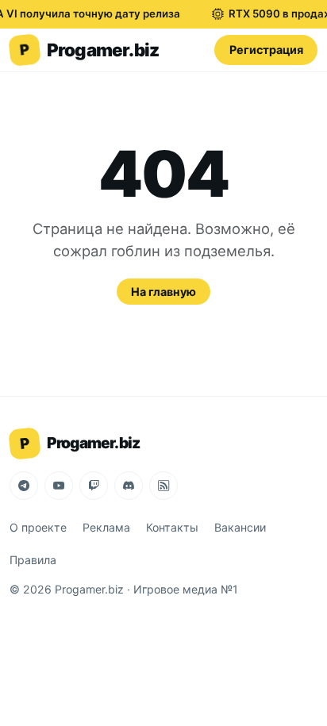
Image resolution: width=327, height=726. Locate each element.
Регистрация (266, 49)
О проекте (38, 527)
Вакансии (240, 527)
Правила (33, 560)
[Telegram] (24, 485)
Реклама (106, 527)
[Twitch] (93, 485)
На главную (163, 291)
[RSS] (163, 485)
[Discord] (128, 485)
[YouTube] (58, 485)
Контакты (172, 527)
